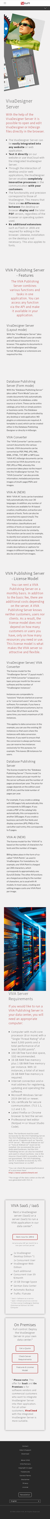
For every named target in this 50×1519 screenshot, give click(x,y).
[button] (5, 3)
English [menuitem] (14, 1501)
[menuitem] (25, 1501)
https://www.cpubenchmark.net (23, 1172)
